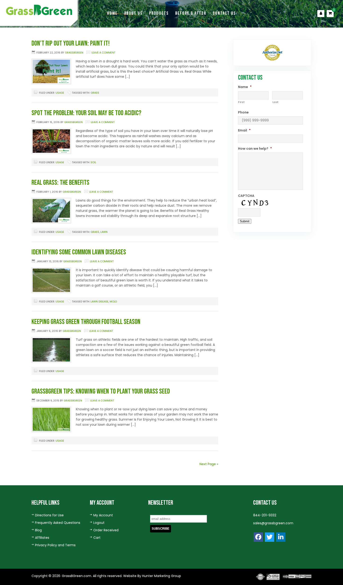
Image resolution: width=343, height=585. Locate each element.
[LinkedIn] (280, 537)
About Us (133, 13)
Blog (38, 530)
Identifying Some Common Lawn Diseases (79, 252)
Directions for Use (49, 515)
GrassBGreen (74, 52)
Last (276, 102)
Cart (97, 537)
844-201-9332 (264, 515)
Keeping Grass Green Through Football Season (86, 322)
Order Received (106, 530)
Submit (244, 221)
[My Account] (320, 13)
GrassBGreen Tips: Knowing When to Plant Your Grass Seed (101, 391)
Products (159, 13)
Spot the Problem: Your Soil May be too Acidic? (86, 113)
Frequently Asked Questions (57, 522)
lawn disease (99, 301)
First (241, 102)
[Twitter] (269, 537)
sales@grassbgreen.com (273, 523)
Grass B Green (39, 10)
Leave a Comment (103, 52)
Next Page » (209, 464)
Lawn (104, 232)
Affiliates (42, 537)
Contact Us (224, 13)
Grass (95, 93)
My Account (103, 515)
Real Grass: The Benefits (60, 182)
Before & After (190, 13)
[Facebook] (258, 537)
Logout (99, 522)
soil (93, 162)
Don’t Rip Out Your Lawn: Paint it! (71, 43)
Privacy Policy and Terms (55, 545)
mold (113, 301)
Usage (60, 93)
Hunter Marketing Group (161, 576)
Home (112, 13)
